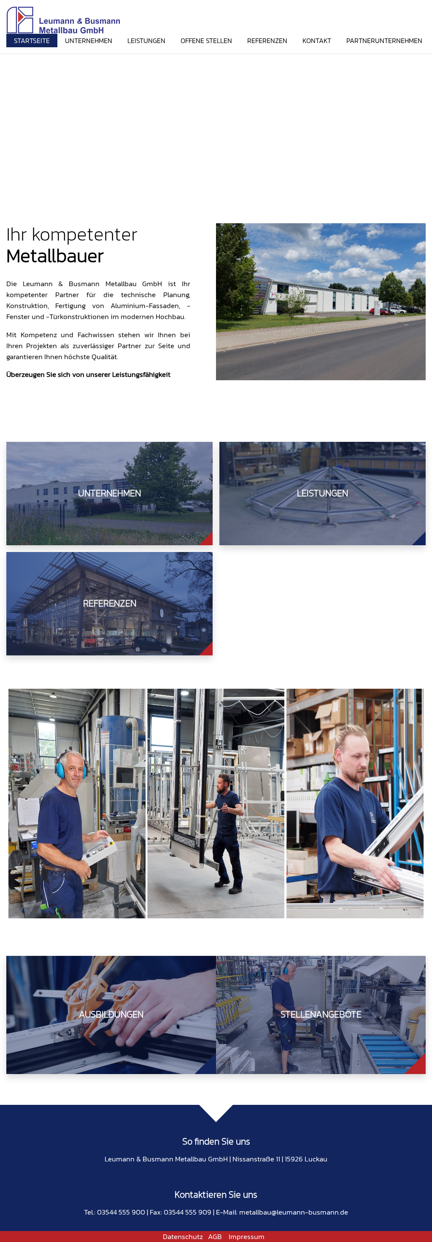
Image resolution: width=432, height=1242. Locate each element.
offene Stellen (206, 40)
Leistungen (146, 40)
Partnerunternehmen (384, 40)
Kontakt (316, 40)
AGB (215, 1236)
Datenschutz (183, 1236)
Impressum (247, 1236)
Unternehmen (88, 40)
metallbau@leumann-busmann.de (293, 1212)
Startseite (32, 40)
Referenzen (267, 40)
